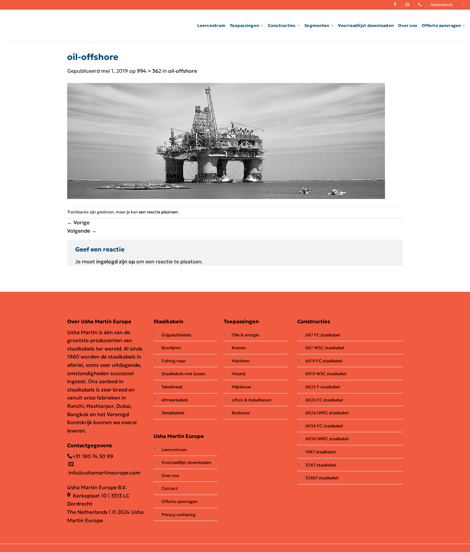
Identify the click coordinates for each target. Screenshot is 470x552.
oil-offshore (182, 71)
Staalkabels (168, 321)
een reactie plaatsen (158, 212)
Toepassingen (244, 25)
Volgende (82, 230)
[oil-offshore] (226, 140)
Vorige (78, 222)
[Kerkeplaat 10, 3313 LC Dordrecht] (396, 4)
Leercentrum (211, 25)
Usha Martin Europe (178, 436)
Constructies (282, 25)
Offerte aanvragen (441, 25)
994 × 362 (149, 71)
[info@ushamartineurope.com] (408, 4)
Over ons (407, 25)
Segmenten (316, 25)
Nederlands (442, 4)
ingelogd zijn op (115, 261)
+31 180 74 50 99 (92, 456)
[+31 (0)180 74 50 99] (420, 4)
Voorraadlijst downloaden (366, 25)
